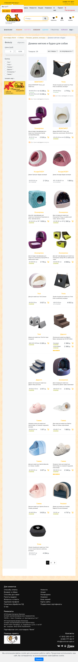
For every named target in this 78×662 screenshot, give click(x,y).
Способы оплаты (10, 590)
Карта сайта (45, 602)
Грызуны (55, 30)
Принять (39, 659)
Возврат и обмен (10, 592)
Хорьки (64, 30)
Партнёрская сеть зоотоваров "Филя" (19, 630)
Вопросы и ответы (11, 599)
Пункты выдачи (10, 597)
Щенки (45, 30)
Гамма (9, 74)
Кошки (19, 30)
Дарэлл (9, 69)
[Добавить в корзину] (48, 91)
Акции (40, 8)
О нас (54, 9)
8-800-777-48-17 (67, 639)
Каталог (9, 30)
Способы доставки (11, 594)
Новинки (48, 8)
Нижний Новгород (11, 3)
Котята (27, 30)
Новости (32, 8)
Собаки (36, 30)
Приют (60, 8)
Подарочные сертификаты (51, 604)
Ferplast (9, 67)
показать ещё (9, 78)
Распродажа (70, 10)
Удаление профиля (11, 602)
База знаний (45, 599)
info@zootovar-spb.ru (65, 641)
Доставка (24, 8)
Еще (71, 30)
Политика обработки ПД (14, 604)
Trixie (8, 64)
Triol (8, 62)
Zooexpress (11, 72)
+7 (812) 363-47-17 (66, 637)
